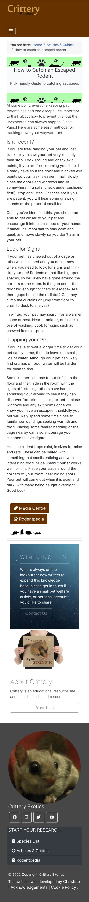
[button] (14, 817)
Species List (28, 841)
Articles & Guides (33, 850)
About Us (44, 707)
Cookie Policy (63, 887)
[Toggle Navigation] (11, 31)
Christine (71, 881)
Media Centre (32, 508)
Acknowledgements (29, 887)
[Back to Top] (82, 894)
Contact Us (36, 613)
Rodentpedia (31, 519)
